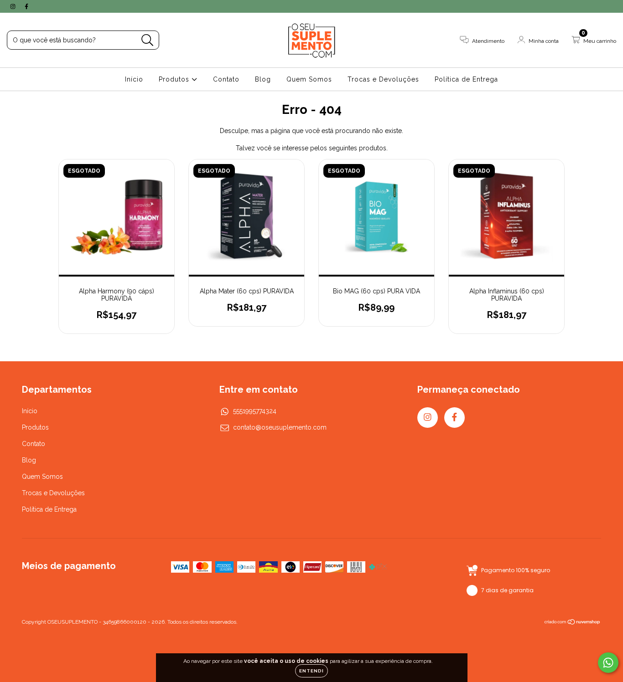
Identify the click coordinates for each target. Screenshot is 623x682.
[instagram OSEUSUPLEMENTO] (14, 6)
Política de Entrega (466, 79)
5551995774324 (254, 411)
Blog (263, 79)
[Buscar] (147, 40)
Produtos (175, 79)
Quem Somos (309, 79)
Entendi (311, 670)
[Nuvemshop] (572, 623)
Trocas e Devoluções (383, 79)
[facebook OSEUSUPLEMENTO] (26, 6)
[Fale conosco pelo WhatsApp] (608, 662)
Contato (226, 79)
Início (134, 79)
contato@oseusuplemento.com (280, 427)
